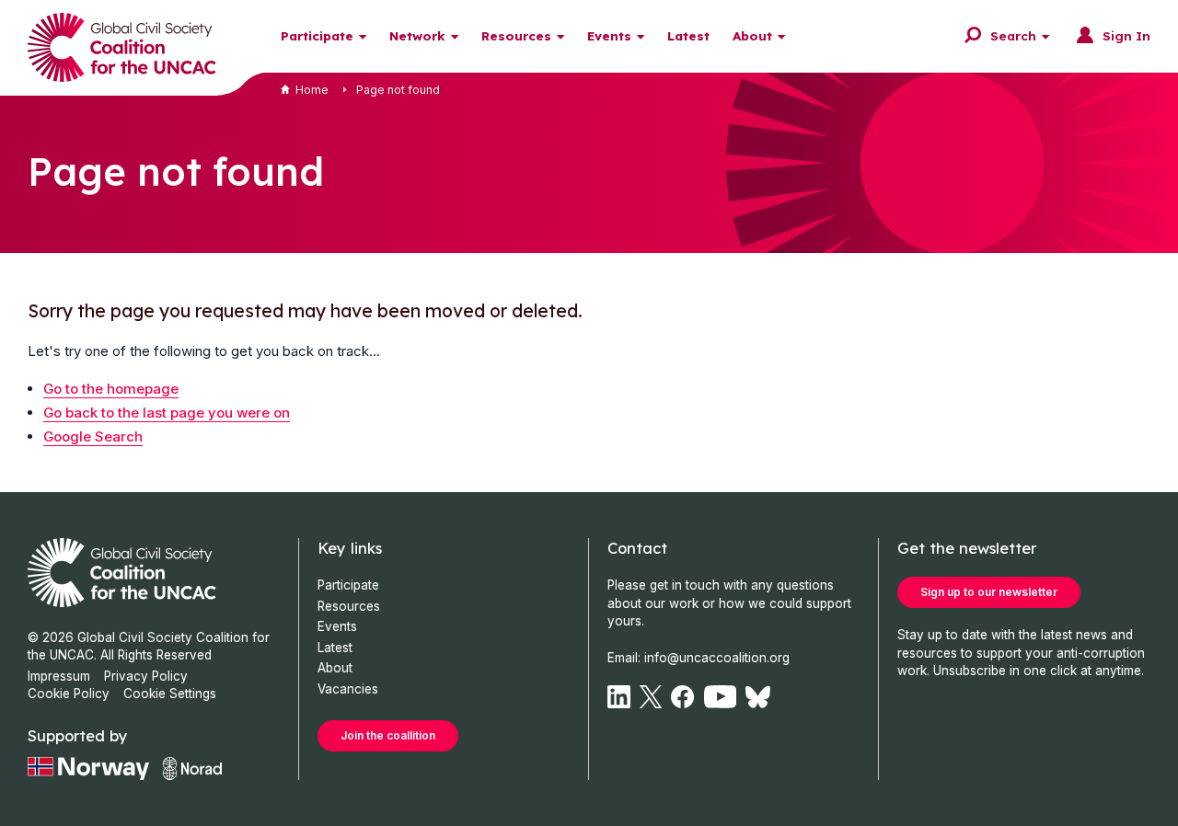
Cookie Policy (69, 693)
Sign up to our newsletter (988, 592)
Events (609, 35)
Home (312, 90)
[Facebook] (682, 696)
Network (417, 35)
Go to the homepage (111, 388)
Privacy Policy (146, 676)
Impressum (59, 676)
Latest (688, 35)
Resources (516, 35)
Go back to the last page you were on (166, 412)
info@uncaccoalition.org (717, 657)
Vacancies (348, 689)
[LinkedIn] (618, 696)
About (752, 35)
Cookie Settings (169, 693)
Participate (317, 35)
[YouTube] (720, 696)
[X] (651, 696)
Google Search (93, 436)
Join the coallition (388, 735)
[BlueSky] (757, 696)
